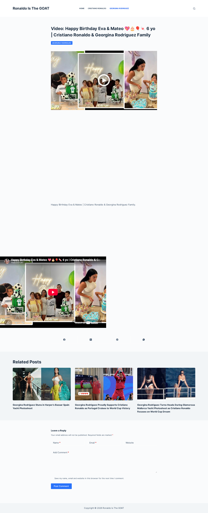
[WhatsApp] (144, 339)
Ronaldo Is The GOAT (31, 8)
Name (56, 442)
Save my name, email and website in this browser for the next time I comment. (89, 478)
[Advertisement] (104, 137)
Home (81, 8)
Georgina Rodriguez (119, 8)
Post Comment (61, 486)
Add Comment (61, 452)
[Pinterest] (117, 339)
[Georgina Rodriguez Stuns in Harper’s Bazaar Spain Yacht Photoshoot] (42, 384)
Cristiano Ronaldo (97, 8)
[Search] (194, 8)
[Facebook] (64, 339)
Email (92, 442)
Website (130, 442)
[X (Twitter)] (91, 339)
